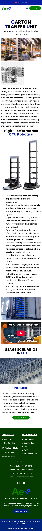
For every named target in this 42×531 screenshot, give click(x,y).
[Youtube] (23, 483)
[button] (27, 8)
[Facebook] (18, 483)
